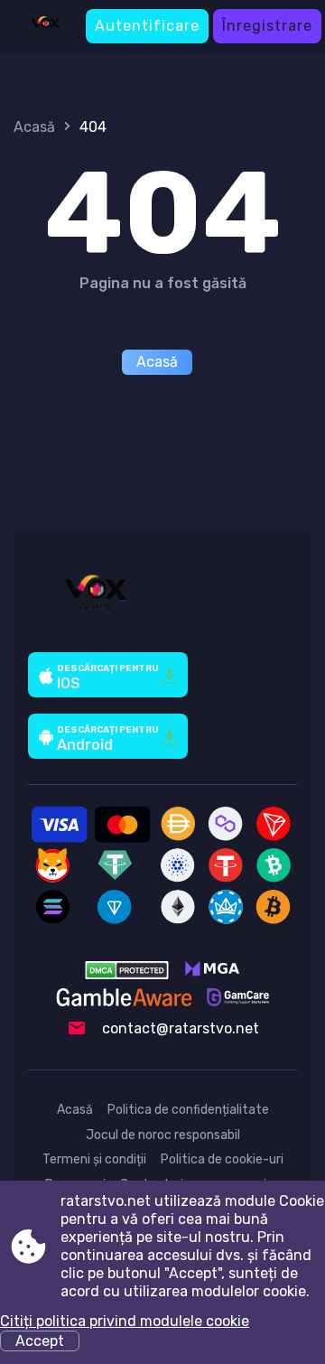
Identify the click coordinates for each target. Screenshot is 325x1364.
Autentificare (147, 25)
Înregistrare (267, 25)
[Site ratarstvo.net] (45, 26)
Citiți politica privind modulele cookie (124, 1321)
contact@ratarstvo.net (180, 1028)
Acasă (34, 126)
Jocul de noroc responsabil (163, 1135)
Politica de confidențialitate (188, 1109)
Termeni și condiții (94, 1159)
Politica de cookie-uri (222, 1159)
